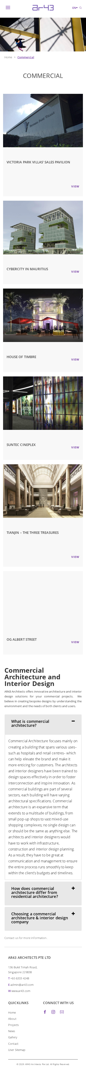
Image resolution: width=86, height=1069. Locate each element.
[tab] (43, 724)
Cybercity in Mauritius (27, 269)
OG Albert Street (22, 639)
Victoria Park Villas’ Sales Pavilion (38, 162)
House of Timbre (21, 357)
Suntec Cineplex (21, 444)
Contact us (11, 938)
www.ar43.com (20, 991)
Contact (13, 1044)
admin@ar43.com (22, 985)
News (11, 1031)
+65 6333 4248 (19, 978)
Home (8, 57)
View (75, 186)
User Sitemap (17, 1050)
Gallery (12, 1037)
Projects (13, 1025)
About (12, 1019)
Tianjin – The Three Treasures (33, 532)
